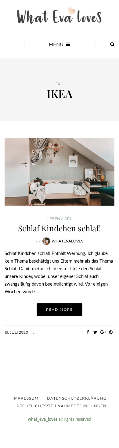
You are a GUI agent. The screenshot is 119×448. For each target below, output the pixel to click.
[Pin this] (110, 332)
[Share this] (88, 332)
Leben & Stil (59, 219)
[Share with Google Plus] (103, 332)
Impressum (25, 398)
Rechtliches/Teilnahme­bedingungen (61, 406)
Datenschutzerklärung (76, 398)
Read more (59, 309)
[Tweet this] (95, 332)
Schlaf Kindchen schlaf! (59, 228)
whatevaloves (67, 241)
